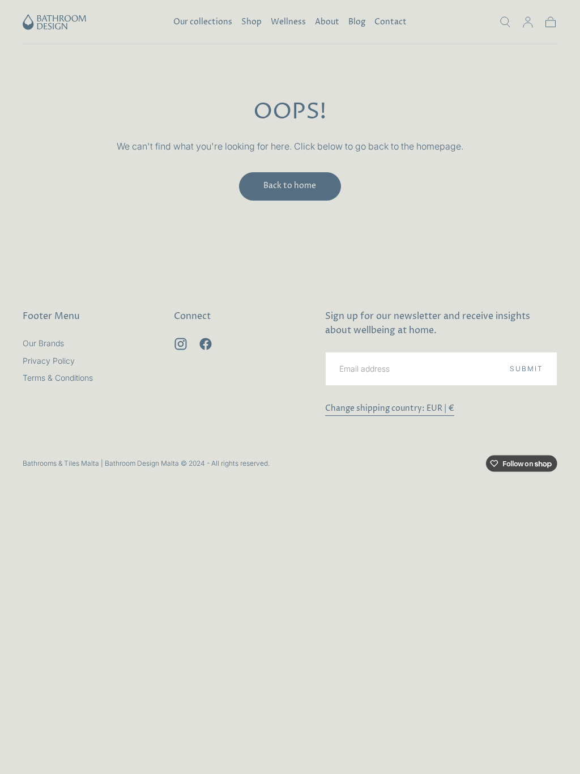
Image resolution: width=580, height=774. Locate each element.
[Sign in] (528, 22)
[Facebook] (205, 343)
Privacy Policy (49, 360)
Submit (526, 368)
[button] (505, 22)
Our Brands (43, 343)
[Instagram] (180, 343)
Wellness (288, 22)
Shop (251, 22)
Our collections (202, 22)
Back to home (289, 185)
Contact (390, 22)
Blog (356, 22)
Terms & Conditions (58, 377)
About (327, 22)
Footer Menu (51, 316)
